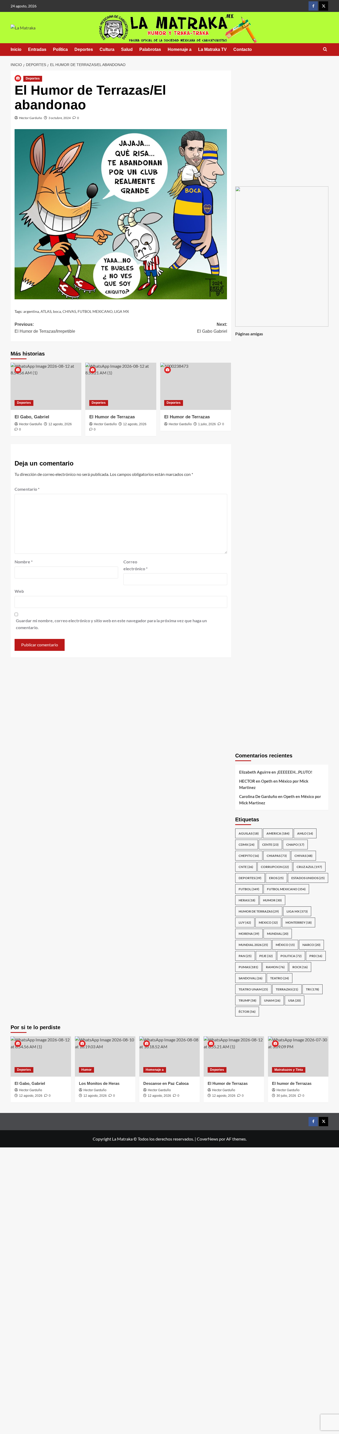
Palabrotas (150, 49)
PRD (315, 956)
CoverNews (207, 1138)
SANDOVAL (250, 978)
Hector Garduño (30, 118)
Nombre (24, 561)
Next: (212, 328)
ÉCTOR (247, 1012)
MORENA (249, 934)
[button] (325, 49)
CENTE (270, 845)
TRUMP (247, 1000)
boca (57, 311)
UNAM (272, 1000)
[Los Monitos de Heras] (105, 1056)
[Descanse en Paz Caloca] (169, 1056)
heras (247, 900)
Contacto (242, 49)
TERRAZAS (287, 989)
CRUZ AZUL (309, 867)
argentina (31, 311)
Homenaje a (179, 49)
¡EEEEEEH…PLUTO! (294, 772)
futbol (249, 889)
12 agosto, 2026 (60, 424)
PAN (245, 956)
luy (245, 922)
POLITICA (291, 956)
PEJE (266, 956)
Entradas (37, 49)
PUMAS (248, 967)
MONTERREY (299, 922)
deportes (250, 878)
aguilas (249, 833)
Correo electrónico (135, 565)
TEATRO (279, 978)
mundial (277, 934)
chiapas (277, 856)
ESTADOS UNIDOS (308, 878)
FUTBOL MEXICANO (95, 311)
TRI (312, 989)
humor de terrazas (259, 911)
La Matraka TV (212, 49)
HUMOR (272, 900)
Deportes (83, 49)
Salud (127, 49)
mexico (268, 922)
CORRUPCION (275, 867)
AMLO (305, 833)
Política (60, 49)
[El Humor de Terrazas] (120, 386)
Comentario (27, 489)
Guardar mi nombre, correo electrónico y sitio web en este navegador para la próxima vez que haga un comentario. (111, 624)
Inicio (16, 49)
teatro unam (253, 989)
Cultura (107, 49)
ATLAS (46, 311)
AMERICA (277, 833)
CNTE (246, 867)
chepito (249, 856)
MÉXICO (285, 945)
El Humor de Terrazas (112, 416)
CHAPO (295, 845)
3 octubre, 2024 (59, 118)
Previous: (45, 328)
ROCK (300, 967)
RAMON (275, 967)
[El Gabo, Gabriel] (46, 386)
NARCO (311, 945)
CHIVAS (69, 311)
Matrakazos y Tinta (288, 1070)
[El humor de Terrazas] (298, 1056)
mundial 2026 (253, 945)
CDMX (247, 845)
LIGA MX (121, 311)
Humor (86, 1070)
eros (276, 878)
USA (294, 1000)
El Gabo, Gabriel (32, 416)
